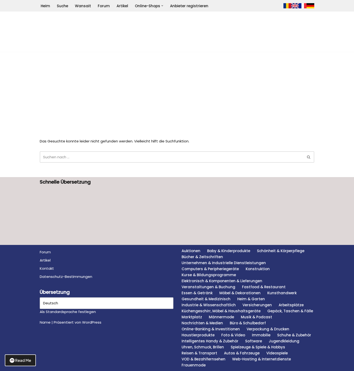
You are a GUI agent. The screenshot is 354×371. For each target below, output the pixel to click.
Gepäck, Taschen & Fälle (290, 310)
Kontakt (47, 268)
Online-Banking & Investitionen (211, 329)
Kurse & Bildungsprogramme (209, 274)
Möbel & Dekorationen (240, 292)
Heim (45, 5)
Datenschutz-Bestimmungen (66, 276)
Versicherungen (257, 304)
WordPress (91, 322)
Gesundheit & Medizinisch (206, 298)
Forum (104, 5)
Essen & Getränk (197, 292)
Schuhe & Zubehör (294, 335)
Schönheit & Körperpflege (280, 250)
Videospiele (277, 353)
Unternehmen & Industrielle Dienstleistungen (224, 262)
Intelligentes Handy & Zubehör (210, 341)
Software (253, 341)
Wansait (83, 5)
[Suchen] (308, 157)
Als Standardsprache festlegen (68, 311)
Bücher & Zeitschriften (202, 256)
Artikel (122, 5)
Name (45, 322)
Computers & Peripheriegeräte (210, 268)
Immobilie (261, 335)
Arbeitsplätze (291, 304)
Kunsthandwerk (282, 292)
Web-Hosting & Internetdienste (261, 359)
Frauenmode (194, 365)
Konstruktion (258, 268)
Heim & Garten (251, 298)
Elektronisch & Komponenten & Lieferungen (222, 280)
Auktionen (191, 250)
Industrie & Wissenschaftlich (209, 304)
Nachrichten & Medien (202, 323)
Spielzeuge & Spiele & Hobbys (258, 347)
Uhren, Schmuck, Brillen (203, 347)
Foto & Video (233, 335)
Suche (62, 5)
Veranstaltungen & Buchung (208, 286)
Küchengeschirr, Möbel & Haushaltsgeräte (221, 310)
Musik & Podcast (256, 317)
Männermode (221, 317)
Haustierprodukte (198, 335)
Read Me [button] (23, 360)
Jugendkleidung (284, 341)
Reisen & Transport (199, 353)
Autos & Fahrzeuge (242, 353)
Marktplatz (192, 317)
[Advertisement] (177, 88)
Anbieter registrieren (189, 5)
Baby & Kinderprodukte (228, 250)
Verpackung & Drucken (268, 329)
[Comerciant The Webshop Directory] (177, 31)
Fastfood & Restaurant (264, 286)
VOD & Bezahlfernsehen (203, 359)
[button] (162, 6)
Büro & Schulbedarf (248, 323)
